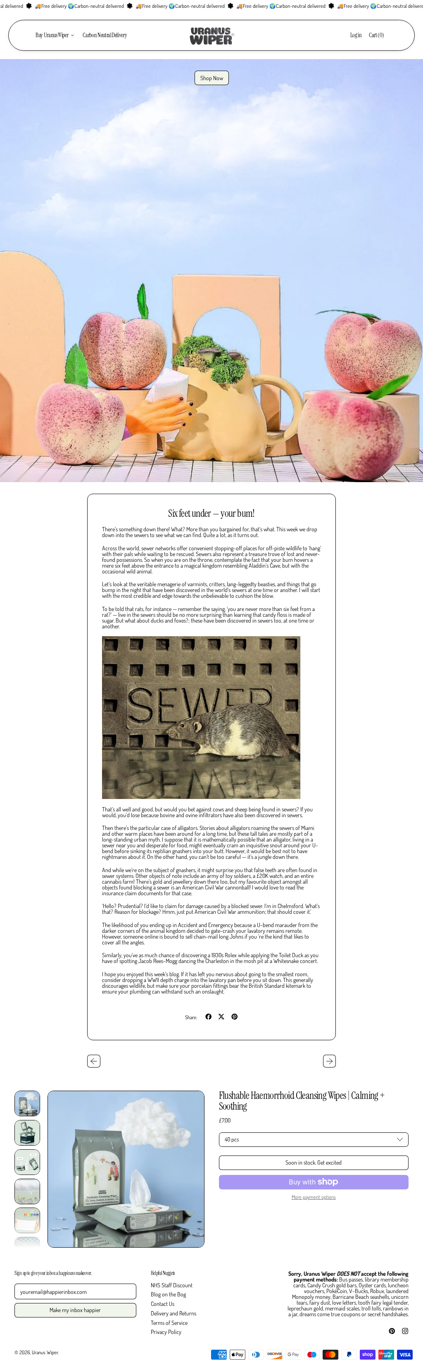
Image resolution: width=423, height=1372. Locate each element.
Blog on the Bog (168, 1294)
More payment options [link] (314, 1196)
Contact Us (162, 1303)
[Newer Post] (329, 1061)
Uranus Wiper (45, 1352)
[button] (27, 1103)
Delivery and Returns (173, 1313)
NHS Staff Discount (171, 1285)
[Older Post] (93, 1061)
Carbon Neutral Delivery (105, 35)
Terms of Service (169, 1322)
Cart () (376, 36)
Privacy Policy (166, 1331)
